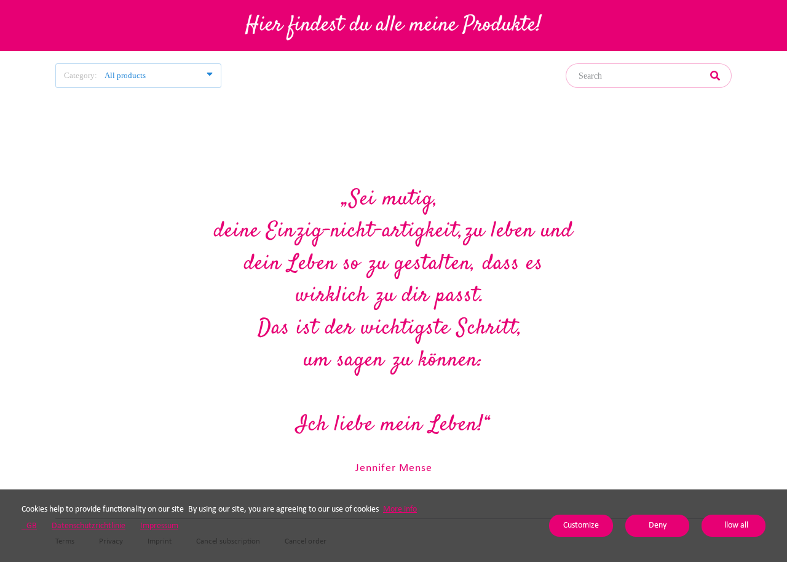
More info (400, 509)
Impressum (159, 526)
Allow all (733, 525)
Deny (657, 525)
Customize (581, 525)
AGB (29, 526)
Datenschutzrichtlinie (88, 526)
